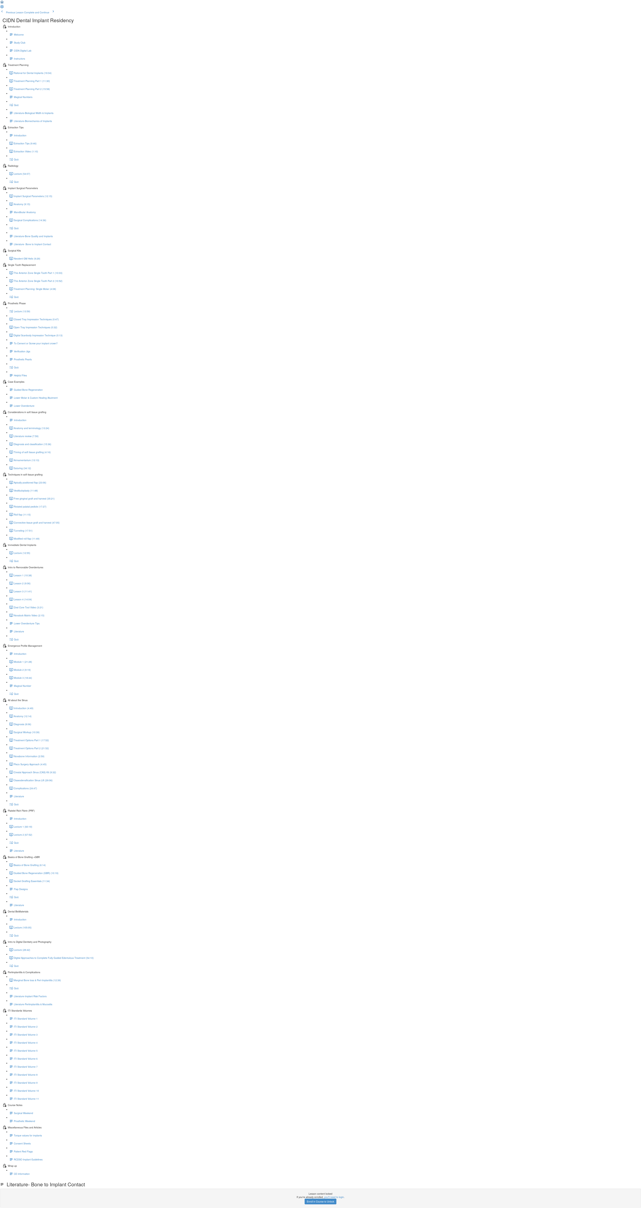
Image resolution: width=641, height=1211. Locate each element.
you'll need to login (334, 1197)
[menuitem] (2, 7)
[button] (2, 3)
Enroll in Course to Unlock (320, 1201)
